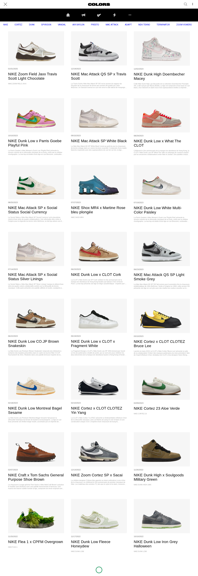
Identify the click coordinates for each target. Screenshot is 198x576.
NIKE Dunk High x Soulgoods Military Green (159, 477)
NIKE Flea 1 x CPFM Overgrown (35, 542)
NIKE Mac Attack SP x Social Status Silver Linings (32, 276)
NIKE (5, 24)
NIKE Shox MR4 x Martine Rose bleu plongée (98, 210)
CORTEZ (18, 24)
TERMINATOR (163, 24)
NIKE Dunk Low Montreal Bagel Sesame (35, 410)
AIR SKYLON (78, 24)
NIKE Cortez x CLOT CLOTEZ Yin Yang (96, 410)
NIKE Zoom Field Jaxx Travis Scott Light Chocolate (32, 76)
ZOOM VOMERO (184, 24)
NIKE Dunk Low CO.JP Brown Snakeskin (33, 343)
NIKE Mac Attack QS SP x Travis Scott (98, 76)
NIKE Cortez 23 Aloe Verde (157, 408)
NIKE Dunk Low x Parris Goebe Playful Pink (35, 143)
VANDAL (62, 24)
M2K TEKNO (144, 24)
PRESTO (95, 24)
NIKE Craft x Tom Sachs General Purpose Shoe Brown (36, 477)
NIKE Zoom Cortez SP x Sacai (97, 475)
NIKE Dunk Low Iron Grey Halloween (156, 544)
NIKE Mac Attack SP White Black (99, 141)
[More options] (192, 4)
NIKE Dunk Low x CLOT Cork (96, 274)
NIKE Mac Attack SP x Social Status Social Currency (32, 210)
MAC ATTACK (112, 24)
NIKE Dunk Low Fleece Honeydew (90, 544)
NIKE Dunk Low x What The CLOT (157, 143)
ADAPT (128, 24)
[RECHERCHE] (185, 4)
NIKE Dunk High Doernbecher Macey (159, 76)
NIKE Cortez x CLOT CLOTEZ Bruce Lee (159, 343)
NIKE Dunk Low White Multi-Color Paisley (158, 210)
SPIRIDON (46, 24)
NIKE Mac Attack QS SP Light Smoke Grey (159, 277)
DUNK (32, 24)
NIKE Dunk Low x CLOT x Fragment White (93, 343)
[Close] (5, 4)
